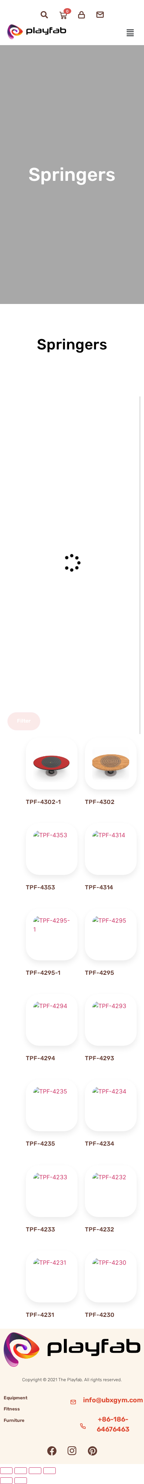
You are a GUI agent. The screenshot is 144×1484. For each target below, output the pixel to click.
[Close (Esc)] (49, 1470)
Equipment (15, 1397)
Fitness (12, 1409)
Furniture (14, 1420)
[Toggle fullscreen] (20, 1470)
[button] (130, 33)
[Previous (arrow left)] (6, 1480)
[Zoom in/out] (6, 1470)
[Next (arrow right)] (20, 1480)
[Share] (35, 1470)
